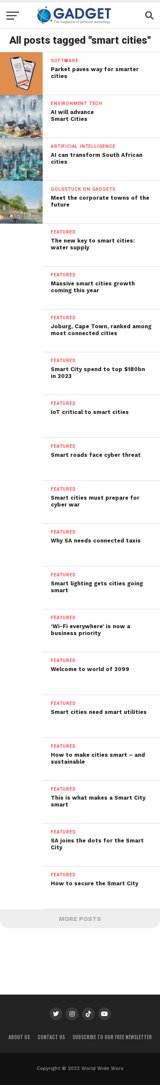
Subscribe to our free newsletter (112, 1037)
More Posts (80, 918)
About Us (19, 1037)
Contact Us (51, 1037)
